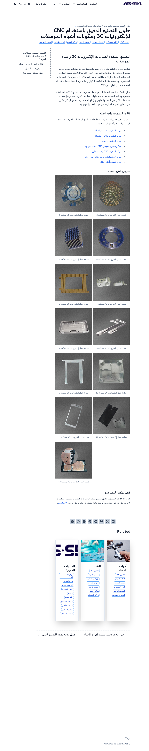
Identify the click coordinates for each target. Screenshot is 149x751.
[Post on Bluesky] (101, 521)
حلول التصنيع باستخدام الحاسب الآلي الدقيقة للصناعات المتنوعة (103, 25)
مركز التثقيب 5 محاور (110, 141)
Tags (127, 738)
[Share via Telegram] (72, 521)
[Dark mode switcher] (15, 4)
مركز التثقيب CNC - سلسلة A (107, 130)
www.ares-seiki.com (113, 743)
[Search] (20, 4)
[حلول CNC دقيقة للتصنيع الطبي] (92, 580)
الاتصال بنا (62, 502)
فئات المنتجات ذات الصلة (31, 64)
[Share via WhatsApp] (78, 521)
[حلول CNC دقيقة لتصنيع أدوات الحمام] (118, 580)
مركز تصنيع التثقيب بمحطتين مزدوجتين (102, 156)
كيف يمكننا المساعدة (33, 72)
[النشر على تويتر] (107, 521)
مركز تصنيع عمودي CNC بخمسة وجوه (103, 146)
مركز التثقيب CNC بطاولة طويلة (105, 151)
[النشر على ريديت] (95, 521)
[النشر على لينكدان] (113, 521)
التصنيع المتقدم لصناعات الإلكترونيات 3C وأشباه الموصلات (34, 56)
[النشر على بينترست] (90, 521)
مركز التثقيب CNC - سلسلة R (107, 135)
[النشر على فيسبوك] (84, 521)
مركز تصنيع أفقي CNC (110, 161)
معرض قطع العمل (34, 68)
